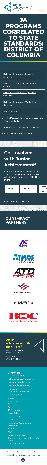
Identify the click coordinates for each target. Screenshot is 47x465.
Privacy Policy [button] (33, 452)
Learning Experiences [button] (20, 423)
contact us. (34, 127)
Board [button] (11, 407)
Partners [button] (12, 389)
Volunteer (28, 189)
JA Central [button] (36, 455)
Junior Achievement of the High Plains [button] (23, 439)
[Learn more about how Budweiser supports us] (23, 319)
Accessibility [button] (12, 455)
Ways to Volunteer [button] (17, 375)
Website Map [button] (24, 455)
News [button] (10, 419)
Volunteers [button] (14, 373)
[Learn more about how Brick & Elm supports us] (23, 304)
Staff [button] (10, 404)
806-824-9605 (13, 359)
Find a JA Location (16, 443)
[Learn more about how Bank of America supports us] (23, 289)
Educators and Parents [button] (21, 379)
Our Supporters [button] (15, 394)
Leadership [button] (13, 401)
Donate (12, 189)
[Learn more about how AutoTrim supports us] (23, 275)
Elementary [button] (13, 426)
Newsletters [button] (14, 416)
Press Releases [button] (15, 413)
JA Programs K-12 (11, 111)
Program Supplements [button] (19, 382)
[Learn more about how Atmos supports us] (23, 260)
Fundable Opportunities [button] (19, 391)
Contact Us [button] (12, 356)
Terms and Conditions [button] (16, 452)
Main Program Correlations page (17, 133)
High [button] (10, 431)
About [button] (11, 399)
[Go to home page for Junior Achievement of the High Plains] (17, 7)
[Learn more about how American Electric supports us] (23, 245)
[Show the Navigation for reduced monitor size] (41, 7)
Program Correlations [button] (18, 385)
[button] (23, 460)
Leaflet (20, 210)
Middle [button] (11, 428)
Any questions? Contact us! (16, 201)
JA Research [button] (14, 410)
